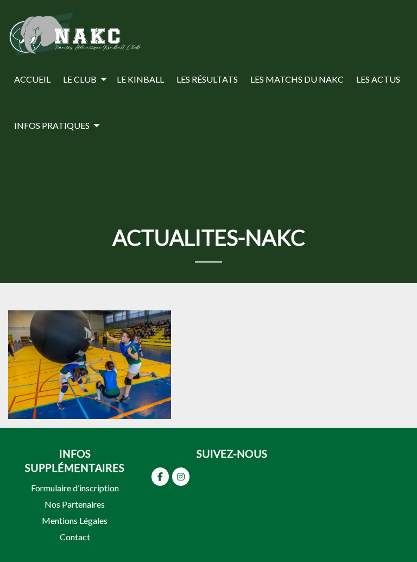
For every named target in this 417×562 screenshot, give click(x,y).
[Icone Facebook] (160, 476)
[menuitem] (32, 79)
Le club (80, 79)
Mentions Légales (75, 520)
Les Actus (378, 79)
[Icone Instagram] (180, 476)
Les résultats (207, 79)
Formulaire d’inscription (75, 488)
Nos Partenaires (75, 504)
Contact (75, 537)
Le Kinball (140, 79)
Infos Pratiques (52, 125)
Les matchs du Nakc (297, 79)
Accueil (32, 79)
